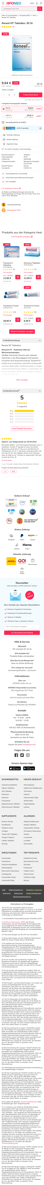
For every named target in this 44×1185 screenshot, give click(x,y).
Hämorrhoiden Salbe (31, 797)
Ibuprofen (5, 797)
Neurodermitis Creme (31, 861)
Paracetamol (6, 801)
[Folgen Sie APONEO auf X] (22, 755)
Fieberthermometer (30, 858)
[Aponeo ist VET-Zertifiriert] (11, 512)
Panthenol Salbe (29, 877)
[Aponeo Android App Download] (29, 768)
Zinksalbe (27, 864)
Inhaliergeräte (6, 874)
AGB (3, 890)
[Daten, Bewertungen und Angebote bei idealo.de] (33, 512)
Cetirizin (26, 834)
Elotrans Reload (7, 821)
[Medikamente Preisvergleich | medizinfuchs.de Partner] (9, 521)
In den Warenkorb (30, 95)
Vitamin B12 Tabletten (9, 834)
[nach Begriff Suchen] (39, 8)
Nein (13, 471)
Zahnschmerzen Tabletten (11, 807)
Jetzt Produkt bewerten (22, 428)
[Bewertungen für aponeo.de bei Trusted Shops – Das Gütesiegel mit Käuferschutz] (11, 503)
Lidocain (26, 807)
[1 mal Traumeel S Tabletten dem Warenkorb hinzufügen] (17, 277)
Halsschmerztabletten (9, 864)
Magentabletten (29, 804)
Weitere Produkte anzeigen (22, 331)
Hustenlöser (6, 861)
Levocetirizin (28, 837)
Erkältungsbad (7, 868)
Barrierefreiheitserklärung (22, 897)
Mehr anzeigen (22, 380)
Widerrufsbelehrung (16, 890)
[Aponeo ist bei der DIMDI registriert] (33, 503)
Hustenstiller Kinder (9, 877)
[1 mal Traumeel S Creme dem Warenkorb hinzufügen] (17, 320)
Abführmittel (28, 801)
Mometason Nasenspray (32, 831)
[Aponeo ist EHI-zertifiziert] (23, 503)
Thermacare (28, 791)
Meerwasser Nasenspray (10, 871)
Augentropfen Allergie (31, 828)
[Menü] (3, 3)
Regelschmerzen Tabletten (11, 804)
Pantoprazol (28, 868)
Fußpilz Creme (29, 871)
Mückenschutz (29, 874)
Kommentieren (7, 460)
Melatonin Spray (7, 828)
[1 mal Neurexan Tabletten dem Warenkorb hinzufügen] (38, 277)
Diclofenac (5, 794)
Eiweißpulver (6, 825)
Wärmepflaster (29, 785)
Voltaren (27, 794)
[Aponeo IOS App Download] (15, 768)
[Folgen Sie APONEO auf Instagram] (28, 755)
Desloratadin (28, 844)
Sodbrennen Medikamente (33, 788)
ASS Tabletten (7, 791)
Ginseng (4, 844)
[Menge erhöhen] (14, 95)
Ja (5, 471)
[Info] (40, 128)
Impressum (7, 893)
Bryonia (26, 880)
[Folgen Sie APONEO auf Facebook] (16, 755)
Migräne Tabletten (8, 788)
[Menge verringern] (4, 95)
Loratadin (27, 840)
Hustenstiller (6, 858)
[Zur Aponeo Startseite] (13, 3)
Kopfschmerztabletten (9, 785)
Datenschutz (18, 893)
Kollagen (5, 831)
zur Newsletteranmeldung (22, 632)
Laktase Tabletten (8, 840)
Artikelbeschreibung (11, 340)
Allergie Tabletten (30, 825)
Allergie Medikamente (31, 821)
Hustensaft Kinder (8, 880)
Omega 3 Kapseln (8, 837)
